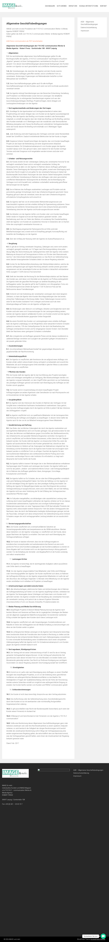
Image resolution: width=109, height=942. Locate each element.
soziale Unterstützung (88, 6)
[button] (103, 936)
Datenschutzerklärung (89, 27)
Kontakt (103, 6)
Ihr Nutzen (73, 6)
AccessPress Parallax (97, 939)
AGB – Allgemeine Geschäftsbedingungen (88, 770)
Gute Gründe (62, 6)
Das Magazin (50, 6)
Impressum (85, 31)
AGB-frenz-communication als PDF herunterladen (24, 41)
